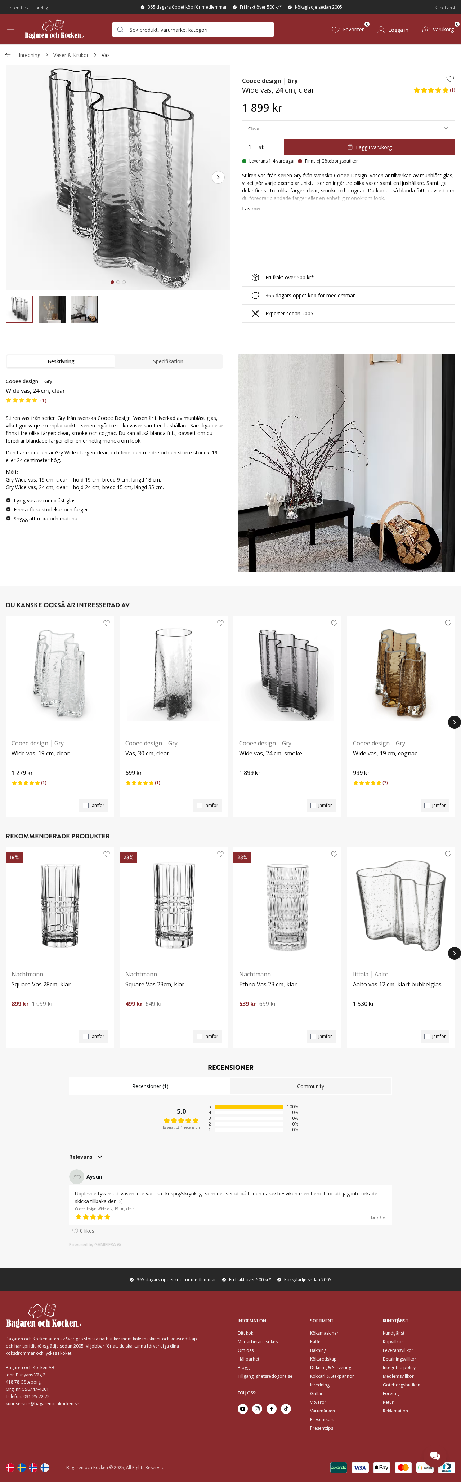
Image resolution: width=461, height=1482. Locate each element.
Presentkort (322, 1419)
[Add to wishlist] (450, 79)
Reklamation (395, 1411)
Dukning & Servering (330, 1368)
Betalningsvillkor (399, 1359)
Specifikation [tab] (168, 361)
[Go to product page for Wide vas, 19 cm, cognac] (401, 674)
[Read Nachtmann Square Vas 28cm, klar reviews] (19, 1016)
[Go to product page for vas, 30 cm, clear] (174, 674)
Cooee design (261, 81)
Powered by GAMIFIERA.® (95, 1245)
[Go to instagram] (257, 1409)
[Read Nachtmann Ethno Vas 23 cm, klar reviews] (247, 1016)
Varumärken (322, 1411)
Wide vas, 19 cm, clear (41, 753)
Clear (254, 128)
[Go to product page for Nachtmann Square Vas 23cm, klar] (174, 905)
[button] (434, 92)
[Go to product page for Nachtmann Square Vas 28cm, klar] (60, 905)
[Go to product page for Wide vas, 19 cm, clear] (60, 674)
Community (310, 1086)
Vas (106, 55)
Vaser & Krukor (71, 55)
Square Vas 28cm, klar (41, 984)
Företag (40, 8)
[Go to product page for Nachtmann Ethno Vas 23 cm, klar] (287, 905)
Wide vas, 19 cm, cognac (385, 753)
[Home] (54, 29)
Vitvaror (318, 1402)
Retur (388, 1402)
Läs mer (251, 208)
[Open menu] (11, 29)
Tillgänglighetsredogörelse (265, 1376)
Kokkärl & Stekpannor (332, 1376)
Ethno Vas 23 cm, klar (268, 984)
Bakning (318, 1350)
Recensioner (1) (150, 1086)
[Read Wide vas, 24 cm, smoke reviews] (247, 785)
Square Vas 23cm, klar (154, 984)
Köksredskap (323, 1359)
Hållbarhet (248, 1359)
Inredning (29, 55)
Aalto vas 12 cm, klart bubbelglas (397, 984)
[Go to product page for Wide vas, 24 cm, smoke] (287, 674)
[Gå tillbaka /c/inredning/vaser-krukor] (8, 54)
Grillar (316, 1393)
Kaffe (315, 1342)
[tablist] (114, 361)
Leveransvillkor (398, 1350)
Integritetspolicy (399, 1368)
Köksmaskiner (324, 1333)
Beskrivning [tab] (61, 361)
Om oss (246, 1350)
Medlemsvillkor (398, 1376)
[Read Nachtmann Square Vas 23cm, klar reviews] (133, 1016)
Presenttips (17, 8)
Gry (292, 81)
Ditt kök (245, 1333)
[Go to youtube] (243, 1409)
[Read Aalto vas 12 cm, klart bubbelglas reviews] (361, 1016)
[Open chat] (435, 1456)
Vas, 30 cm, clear (147, 753)
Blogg (244, 1368)
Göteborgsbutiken (401, 1385)
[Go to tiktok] (286, 1409)
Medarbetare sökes (258, 1342)
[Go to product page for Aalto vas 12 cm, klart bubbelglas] (401, 905)
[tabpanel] (114, 452)
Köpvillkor (393, 1342)
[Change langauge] (10, 1467)
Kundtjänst (445, 8)
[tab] (112, 282)
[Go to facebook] (272, 1409)
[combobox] (193, 29)
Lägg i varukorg (374, 147)
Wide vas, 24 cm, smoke (270, 753)
